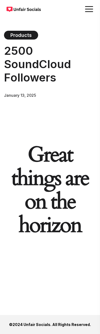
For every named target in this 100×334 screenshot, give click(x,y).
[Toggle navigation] (89, 9)
